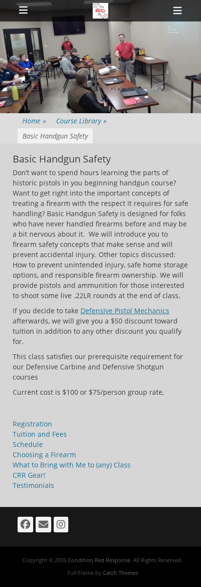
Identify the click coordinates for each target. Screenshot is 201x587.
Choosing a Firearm (44, 454)
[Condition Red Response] (100, 10)
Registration (32, 423)
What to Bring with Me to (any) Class (72, 464)
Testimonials (33, 485)
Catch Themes (120, 572)
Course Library (81, 120)
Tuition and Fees (40, 434)
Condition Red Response (99, 560)
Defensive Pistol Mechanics (124, 310)
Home (34, 120)
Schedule (28, 444)
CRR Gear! (29, 475)
